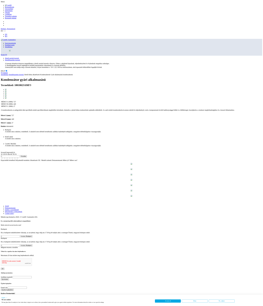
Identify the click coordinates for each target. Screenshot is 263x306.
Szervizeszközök (10, 43)
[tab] (2, 158)
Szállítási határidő (6, 277)
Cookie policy (9, 213)
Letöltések (8, 14)
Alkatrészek (33, 160)
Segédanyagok (9, 45)
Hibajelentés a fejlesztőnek (13, 212)
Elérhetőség (9, 11)
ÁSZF (7, 206)
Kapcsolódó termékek (8, 160)
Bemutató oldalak (10, 18)
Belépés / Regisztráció (8, 29)
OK (3, 269)
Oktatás (7, 12)
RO (6, 36)
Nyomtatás (4, 73)
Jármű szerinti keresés (12, 58)
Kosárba (23, 156)
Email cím (4, 287)
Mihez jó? (66, 160)
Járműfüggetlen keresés (12, 60)
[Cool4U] (8, 5)
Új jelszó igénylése (7, 290)
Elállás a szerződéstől (12, 210)
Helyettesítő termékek (22, 160)
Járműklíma (8, 47)
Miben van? (73, 160)
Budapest (26, 236)
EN (6, 34)
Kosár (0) (4, 55)
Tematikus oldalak (11, 16)
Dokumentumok (57, 160)
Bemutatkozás (9, 7)
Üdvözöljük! (9, 9)
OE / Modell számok (44, 160)
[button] (4, 298)
